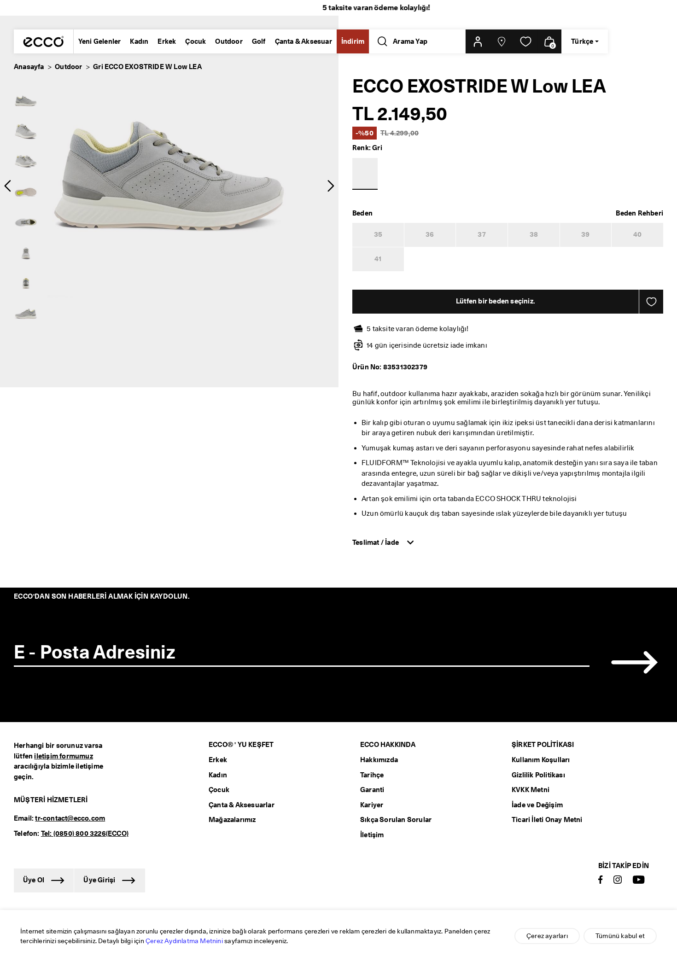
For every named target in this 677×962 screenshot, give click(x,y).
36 (430, 234)
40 (637, 234)
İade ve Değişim (537, 805)
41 (377, 259)
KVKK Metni (530, 790)
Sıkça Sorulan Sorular (396, 820)
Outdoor (228, 41)
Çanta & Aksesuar (303, 41)
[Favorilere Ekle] (651, 302)
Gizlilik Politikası (538, 775)
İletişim (372, 835)
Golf (259, 41)
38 (534, 234)
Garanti (372, 790)
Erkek (167, 41)
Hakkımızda (379, 760)
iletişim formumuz (63, 756)
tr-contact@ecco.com (70, 818)
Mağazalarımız (232, 820)
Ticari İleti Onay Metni (547, 820)
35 (378, 234)
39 (585, 234)
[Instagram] (617, 880)
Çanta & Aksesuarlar (241, 805)
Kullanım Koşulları (541, 760)
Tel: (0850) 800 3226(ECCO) (84, 833)
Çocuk (195, 41)
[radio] (26, 101)
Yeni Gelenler (99, 41)
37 (481, 234)
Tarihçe (372, 775)
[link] (525, 41)
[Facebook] (600, 880)
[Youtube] (639, 880)
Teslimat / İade (376, 542)
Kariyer (371, 805)
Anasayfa (29, 67)
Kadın (139, 41)
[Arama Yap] (380, 41)
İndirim (352, 41)
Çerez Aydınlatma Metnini (184, 941)
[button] (478, 41)
